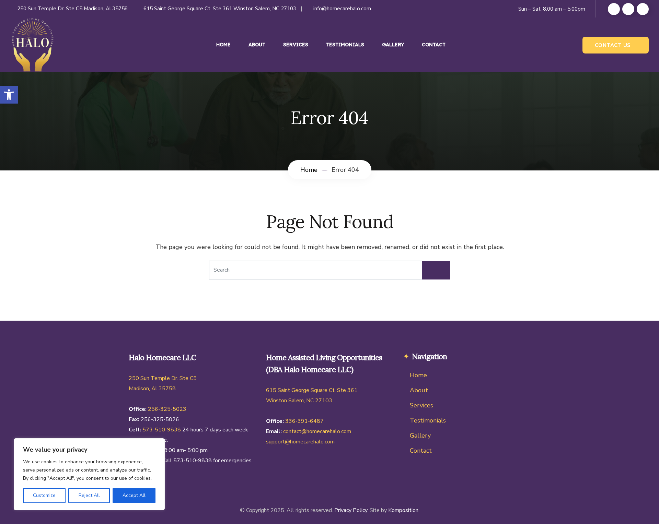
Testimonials (345, 44)
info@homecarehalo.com (342, 8)
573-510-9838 (161, 429)
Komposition (403, 510)
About (256, 44)
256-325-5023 (167, 409)
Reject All (89, 495)
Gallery (393, 44)
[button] (9, 95)
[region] (89, 474)
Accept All (134, 495)
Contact (434, 44)
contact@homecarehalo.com (317, 431)
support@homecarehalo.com (300, 441)
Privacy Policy (350, 510)
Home (223, 44)
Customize (44, 495)
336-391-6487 (304, 421)
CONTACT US (613, 45)
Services (295, 44)
